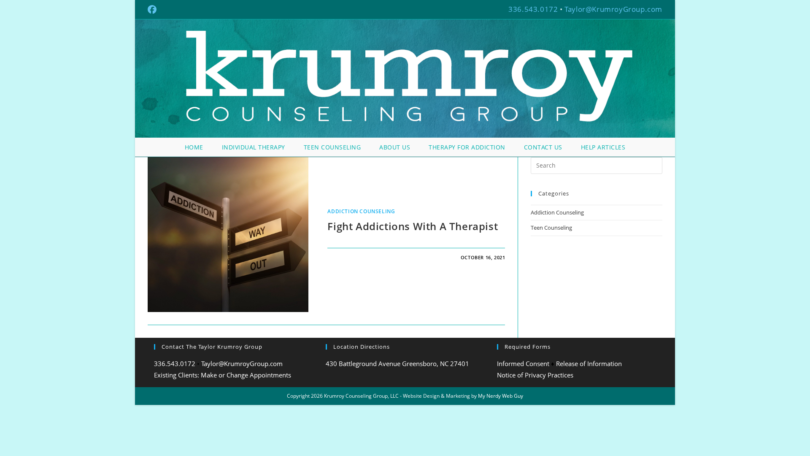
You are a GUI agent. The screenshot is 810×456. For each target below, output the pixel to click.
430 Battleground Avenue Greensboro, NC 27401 (397, 363)
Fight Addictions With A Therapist (412, 226)
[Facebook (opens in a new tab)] (153, 9)
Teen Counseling (551, 227)
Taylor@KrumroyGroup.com (613, 9)
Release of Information (589, 363)
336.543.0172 (533, 9)
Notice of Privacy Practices (535, 375)
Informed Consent (523, 363)
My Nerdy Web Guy (500, 395)
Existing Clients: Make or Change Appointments (222, 375)
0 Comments (351, 257)
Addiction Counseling (361, 211)
